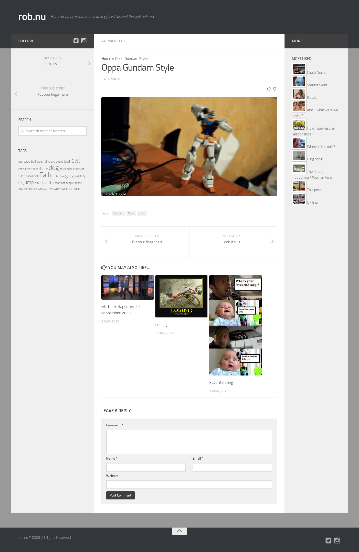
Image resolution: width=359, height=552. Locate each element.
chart (21, 169)
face (22, 175)
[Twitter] (76, 41)
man (57, 183)
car (67, 161)
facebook (32, 176)
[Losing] (181, 296)
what (57, 189)
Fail (44, 175)
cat (75, 160)
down (63, 169)
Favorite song (221, 382)
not (63, 183)
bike (47, 161)
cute (35, 169)
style (142, 213)
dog (54, 168)
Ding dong (315, 159)
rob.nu (32, 17)
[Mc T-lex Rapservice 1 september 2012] (127, 287)
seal (20, 189)
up (35, 189)
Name (111, 458)
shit (26, 189)
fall (52, 175)
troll (31, 189)
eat (82, 169)
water (48, 188)
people (70, 183)
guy (82, 176)
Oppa (131, 213)
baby (26, 161)
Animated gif (113, 41)
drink (69, 169)
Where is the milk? (321, 146)
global (75, 176)
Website (112, 476)
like (51, 183)
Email (198, 458)
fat (58, 176)
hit (20, 182)
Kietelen (313, 97)
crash (28, 169)
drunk (76, 169)
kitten (44, 182)
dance (43, 169)
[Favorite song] (235, 325)
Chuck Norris (316, 72)
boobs (59, 161)
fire (62, 176)
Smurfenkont (317, 85)
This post (314, 190)
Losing (161, 324)
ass (20, 161)
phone (78, 183)
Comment (114, 425)
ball (33, 161)
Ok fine (312, 202)
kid (36, 182)
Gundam (118, 213)
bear (40, 161)
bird (53, 161)
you (77, 188)
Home (106, 58)
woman (67, 188)
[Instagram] (84, 41)
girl (68, 175)
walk (40, 189)
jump (28, 182)
